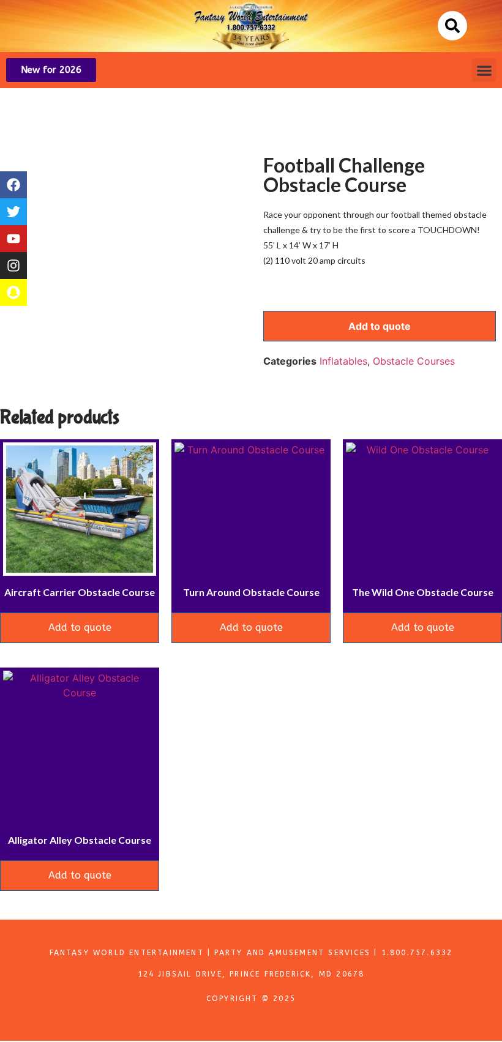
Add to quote (379, 326)
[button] (452, 25)
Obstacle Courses (414, 361)
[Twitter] (13, 211)
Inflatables (343, 361)
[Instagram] (13, 265)
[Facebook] (13, 184)
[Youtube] (13, 238)
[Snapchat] (13, 292)
